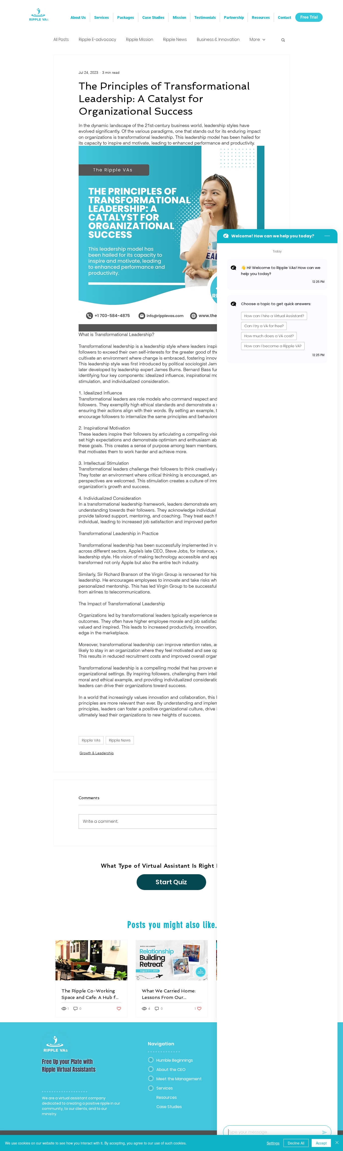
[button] (234, 17)
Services (164, 1088)
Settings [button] (273, 1142)
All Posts (61, 39)
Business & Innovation (218, 39)
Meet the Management (174, 1079)
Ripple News (175, 39)
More (255, 39)
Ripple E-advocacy (97, 39)
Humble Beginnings (174, 1060)
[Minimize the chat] (327, 236)
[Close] (337, 1143)
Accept (321, 1142)
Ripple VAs (91, 740)
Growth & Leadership (97, 753)
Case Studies (169, 1107)
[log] (277, 682)
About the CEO (171, 1069)
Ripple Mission (139, 39)
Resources (166, 1097)
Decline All (296, 1142)
